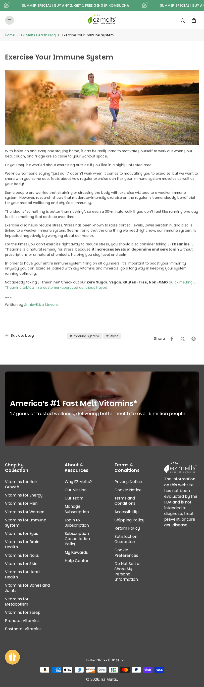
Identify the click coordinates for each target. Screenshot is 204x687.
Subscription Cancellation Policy (77, 539)
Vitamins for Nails (22, 555)
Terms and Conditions (124, 501)
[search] (182, 20)
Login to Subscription (77, 522)
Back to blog (22, 335)
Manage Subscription (77, 509)
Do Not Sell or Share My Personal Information (127, 571)
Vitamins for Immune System (25, 522)
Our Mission (76, 490)
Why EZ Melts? (78, 481)
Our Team (74, 498)
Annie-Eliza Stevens (41, 304)
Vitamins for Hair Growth (21, 484)
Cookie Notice (128, 490)
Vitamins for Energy (24, 495)
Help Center (76, 560)
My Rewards (76, 552)
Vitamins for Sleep (23, 612)
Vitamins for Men (21, 503)
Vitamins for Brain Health (22, 544)
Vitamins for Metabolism (16, 601)
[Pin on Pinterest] (193, 338)
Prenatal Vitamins (22, 620)
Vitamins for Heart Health (22, 574)
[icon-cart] (193, 20)
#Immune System (84, 336)
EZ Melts (109, 679)
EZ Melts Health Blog (38, 35)
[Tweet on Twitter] (182, 338)
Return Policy (127, 528)
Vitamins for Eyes (21, 533)
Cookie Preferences (126, 552)
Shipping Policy (129, 520)
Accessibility (126, 511)
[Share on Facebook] (171, 338)
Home (10, 35)
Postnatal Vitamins (23, 628)
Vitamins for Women (24, 511)
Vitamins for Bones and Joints (27, 588)
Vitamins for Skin (21, 563)
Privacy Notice (128, 481)
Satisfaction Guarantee (125, 539)
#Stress (112, 336)
